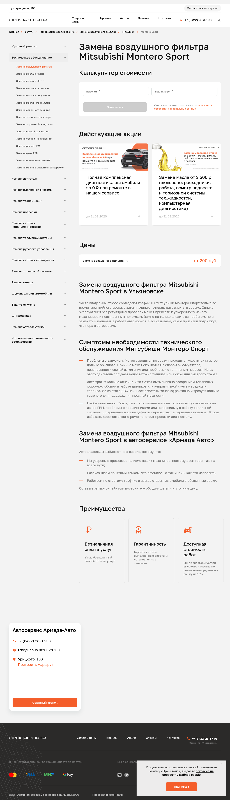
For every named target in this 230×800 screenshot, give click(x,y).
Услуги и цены (78, 20)
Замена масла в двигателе (32, 88)
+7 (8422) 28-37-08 (34, 641)
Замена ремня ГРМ (28, 145)
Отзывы (143, 18)
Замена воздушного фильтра (34, 66)
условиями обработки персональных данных (183, 107)
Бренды (105, 18)
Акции (124, 18)
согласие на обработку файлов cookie (188, 772)
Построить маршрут (35, 664)
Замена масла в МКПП (30, 80)
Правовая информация (107, 794)
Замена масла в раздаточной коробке (40, 167)
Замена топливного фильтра (33, 117)
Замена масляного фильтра (33, 102)
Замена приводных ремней (33, 160)
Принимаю (181, 787)
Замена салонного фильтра (33, 109)
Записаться (115, 107)
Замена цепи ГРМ (27, 153)
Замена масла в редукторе (33, 95)
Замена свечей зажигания (32, 131)
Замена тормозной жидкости (34, 124)
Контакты (164, 18)
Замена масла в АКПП (30, 73)
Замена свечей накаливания (34, 138)
